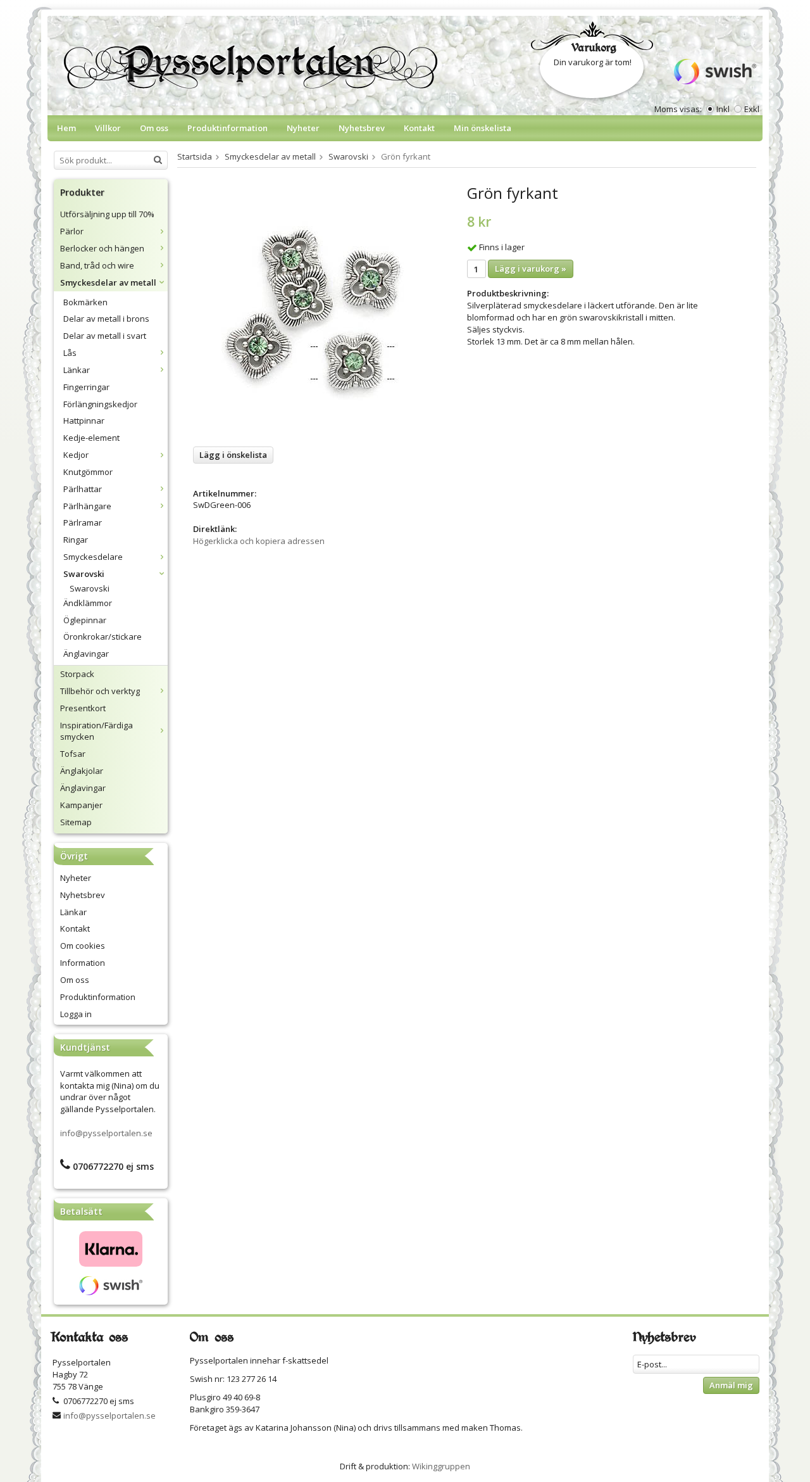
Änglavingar (86, 653)
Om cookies (82, 945)
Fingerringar (86, 387)
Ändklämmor (87, 603)
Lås (70, 352)
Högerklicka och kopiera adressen (259, 541)
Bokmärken (85, 302)
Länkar (76, 370)
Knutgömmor (88, 472)
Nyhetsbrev (362, 128)
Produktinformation (227, 128)
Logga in (76, 1014)
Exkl (751, 109)
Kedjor (76, 454)
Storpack (77, 674)
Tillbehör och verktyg (100, 691)
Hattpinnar (83, 420)
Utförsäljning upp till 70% (107, 214)
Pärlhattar (82, 489)
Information (82, 962)
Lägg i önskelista (233, 454)
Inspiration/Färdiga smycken (96, 731)
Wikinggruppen (441, 1466)
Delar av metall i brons (106, 318)
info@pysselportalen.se (106, 1133)
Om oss (154, 128)
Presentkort (83, 708)
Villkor (108, 128)
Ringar (75, 539)
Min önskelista (482, 128)
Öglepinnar (84, 620)
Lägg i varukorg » (530, 268)
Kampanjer (81, 805)
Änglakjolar (81, 770)
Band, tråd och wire (97, 265)
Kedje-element (91, 437)
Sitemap (76, 822)
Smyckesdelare (93, 556)
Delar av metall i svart (104, 335)
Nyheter (303, 128)
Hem (66, 128)
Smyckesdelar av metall (108, 282)
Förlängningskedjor (100, 404)
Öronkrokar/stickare (102, 636)
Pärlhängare (87, 506)
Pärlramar (82, 522)
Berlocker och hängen (102, 248)
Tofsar (72, 753)
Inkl (723, 109)
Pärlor (72, 231)
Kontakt (419, 128)
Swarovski (83, 574)
